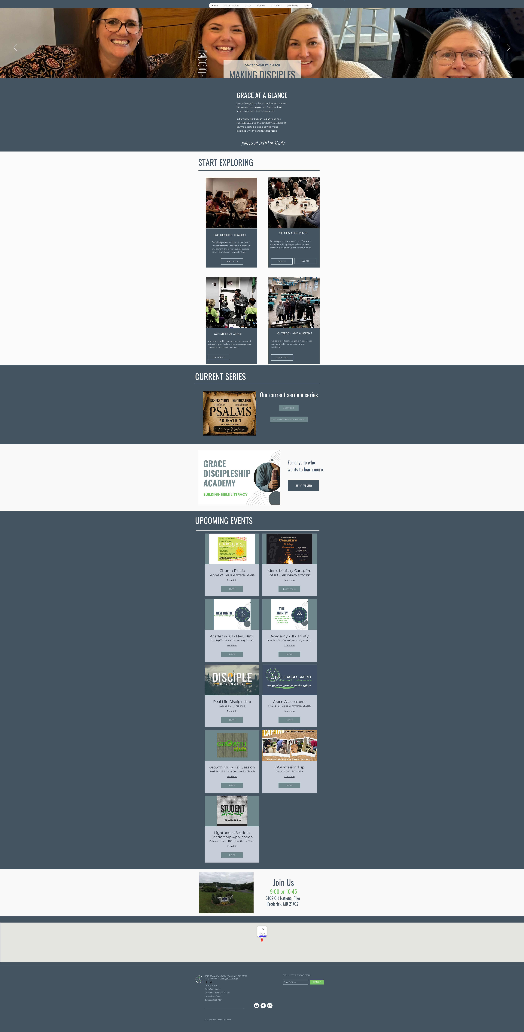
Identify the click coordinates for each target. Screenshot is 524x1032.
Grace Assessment (289, 702)
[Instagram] (211, 982)
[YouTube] (256, 1005)
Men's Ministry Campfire (289, 571)
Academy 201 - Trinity (289, 636)
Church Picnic (232, 571)
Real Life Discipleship (232, 702)
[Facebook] (206, 982)
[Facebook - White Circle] (263, 1005)
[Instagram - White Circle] (270, 1005)
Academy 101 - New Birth (232, 636)
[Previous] (15, 47)
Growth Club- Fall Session (232, 767)
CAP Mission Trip (289, 767)
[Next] (508, 47)
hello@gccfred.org (229, 978)
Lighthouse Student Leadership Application (232, 835)
